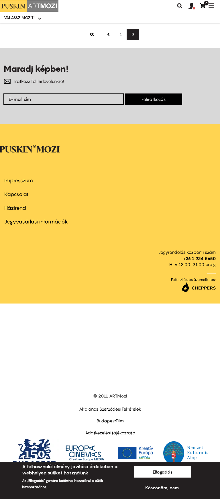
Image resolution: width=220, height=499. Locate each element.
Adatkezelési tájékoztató (110, 432)
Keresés (180, 6)
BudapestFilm (110, 420)
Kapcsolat (16, 194)
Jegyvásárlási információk (36, 222)
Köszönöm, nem (162, 487)
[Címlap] (29, 6)
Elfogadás (163, 471)
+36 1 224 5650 (199, 258)
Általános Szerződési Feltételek (110, 409)
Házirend (15, 208)
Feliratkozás (154, 99)
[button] (194, 6)
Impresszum (18, 180)
